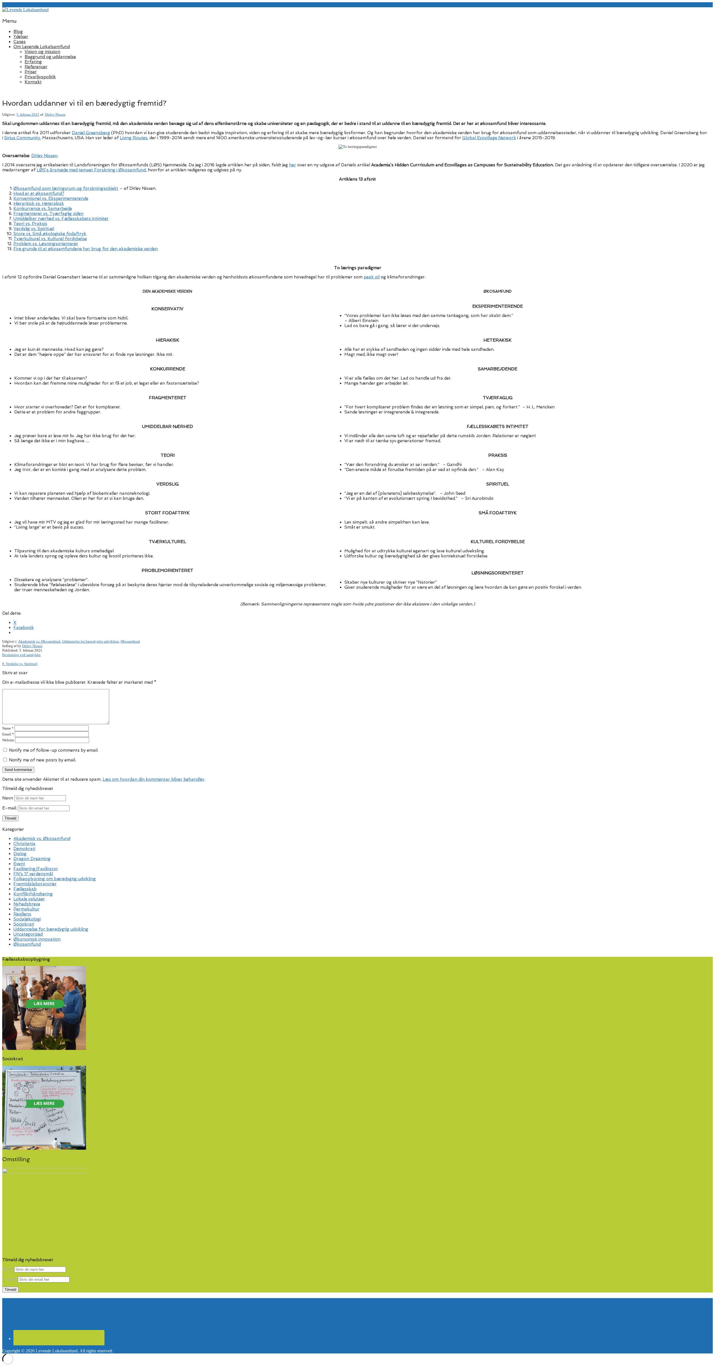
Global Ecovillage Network (489, 137)
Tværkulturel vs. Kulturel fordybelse (50, 238)
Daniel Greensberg (91, 132)
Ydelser (20, 36)
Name (8, 728)
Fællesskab (25, 888)
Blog (18, 31)
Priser (31, 71)
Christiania (24, 843)
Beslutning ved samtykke (21, 655)
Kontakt (33, 81)
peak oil (372, 277)
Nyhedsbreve (26, 904)
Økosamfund (130, 641)
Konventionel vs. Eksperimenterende (50, 198)
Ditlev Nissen (55, 114)
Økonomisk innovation (37, 939)
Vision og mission (42, 51)
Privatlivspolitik (40, 76)
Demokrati (24, 848)
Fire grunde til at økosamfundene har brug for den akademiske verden (85, 248)
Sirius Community (22, 137)
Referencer (36, 66)
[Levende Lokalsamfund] (25, 9)
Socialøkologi (27, 919)
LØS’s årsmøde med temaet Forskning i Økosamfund (91, 169)
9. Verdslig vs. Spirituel (19, 664)
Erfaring (33, 61)
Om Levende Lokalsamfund (41, 46)
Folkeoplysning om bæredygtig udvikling (54, 878)
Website (8, 740)
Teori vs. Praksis (30, 223)
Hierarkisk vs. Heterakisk (38, 203)
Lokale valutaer (29, 898)
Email (8, 734)
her (292, 164)
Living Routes (133, 137)
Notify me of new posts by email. (42, 760)
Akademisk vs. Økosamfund (39, 641)
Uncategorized (28, 934)
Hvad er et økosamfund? (38, 193)
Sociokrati (23, 924)
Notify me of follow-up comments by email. (53, 750)
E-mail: (10, 808)
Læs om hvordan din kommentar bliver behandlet (153, 779)
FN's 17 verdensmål (33, 873)
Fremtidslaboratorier (35, 883)
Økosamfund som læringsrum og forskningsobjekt (65, 188)
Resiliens (22, 914)
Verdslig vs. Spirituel (33, 228)
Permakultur (26, 909)
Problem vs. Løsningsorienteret (45, 243)
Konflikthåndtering (33, 893)
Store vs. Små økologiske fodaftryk (49, 233)
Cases (19, 41)
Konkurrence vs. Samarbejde (42, 208)
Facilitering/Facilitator (35, 868)
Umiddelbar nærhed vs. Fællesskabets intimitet (60, 218)
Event (19, 863)
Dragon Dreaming (32, 858)
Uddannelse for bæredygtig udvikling (90, 641)
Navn (7, 798)
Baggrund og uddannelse (50, 56)
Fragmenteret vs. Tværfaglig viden (48, 213)
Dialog (20, 853)
